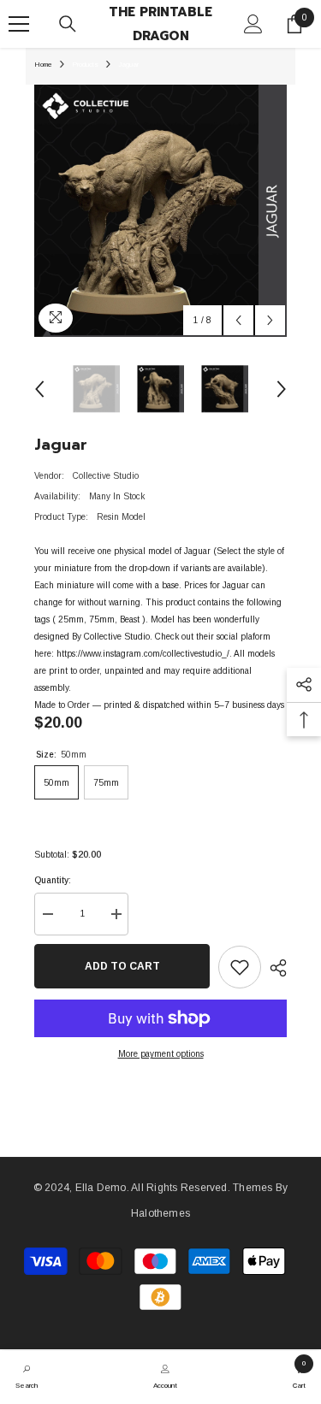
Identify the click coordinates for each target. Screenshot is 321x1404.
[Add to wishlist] (239, 967)
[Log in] (253, 24)
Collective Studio (106, 476)
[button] (238, 320)
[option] (160, 211)
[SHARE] (274, 967)
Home (43, 64)
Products (85, 64)
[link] (26, 1374)
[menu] (19, 24)
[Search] (67, 24)
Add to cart (122, 966)
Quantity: (52, 880)
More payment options (161, 1054)
